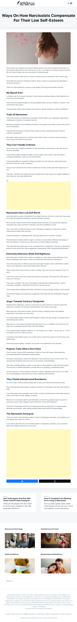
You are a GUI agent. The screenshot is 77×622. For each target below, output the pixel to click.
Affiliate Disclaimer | (30, 614)
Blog (5, 496)
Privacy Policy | (56, 614)
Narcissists (10, 382)
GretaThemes (53, 618)
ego (41, 257)
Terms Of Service (66, 614)
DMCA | (48, 614)
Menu (71, 3)
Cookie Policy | (41, 614)
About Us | (20, 614)
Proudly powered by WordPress (28, 618)
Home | (14, 614)
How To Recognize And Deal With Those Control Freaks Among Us (17, 499)
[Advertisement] (38, 195)
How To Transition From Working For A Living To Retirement (57, 499)
